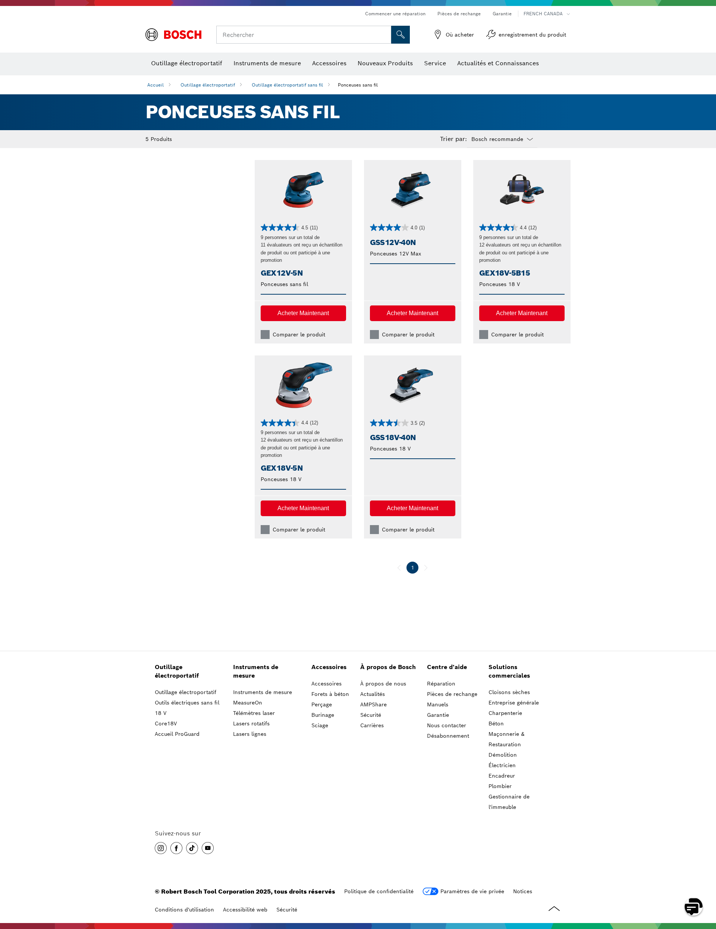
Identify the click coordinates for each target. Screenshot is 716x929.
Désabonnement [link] (448, 735)
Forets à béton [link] (330, 694)
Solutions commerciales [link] (509, 671)
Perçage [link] (321, 704)
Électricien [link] (502, 765)
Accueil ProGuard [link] (177, 734)
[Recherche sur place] (400, 35)
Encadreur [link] (502, 775)
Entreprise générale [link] (514, 702)
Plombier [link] (500, 786)
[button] (303, 313)
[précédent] (399, 568)
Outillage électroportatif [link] (177, 671)
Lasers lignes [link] (249, 734)
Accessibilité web (245, 909)
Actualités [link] (372, 694)
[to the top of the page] (705, 885)
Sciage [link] (319, 725)
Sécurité (286, 909)
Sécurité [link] (370, 715)
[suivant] (426, 568)
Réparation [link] (441, 683)
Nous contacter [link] (446, 725)
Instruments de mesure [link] (255, 671)
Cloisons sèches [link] (509, 692)
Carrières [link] (372, 725)
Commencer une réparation (395, 13)
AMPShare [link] (373, 704)
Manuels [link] (437, 704)
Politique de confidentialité (379, 891)
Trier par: (453, 139)
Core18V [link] (166, 723)
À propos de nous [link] (383, 683)
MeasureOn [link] (247, 702)
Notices (522, 891)
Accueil (155, 85)
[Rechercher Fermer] (384, 34)
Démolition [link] (503, 754)
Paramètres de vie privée (472, 891)
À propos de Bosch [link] (388, 667)
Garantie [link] (438, 715)
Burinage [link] (322, 715)
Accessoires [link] (328, 667)
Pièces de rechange (459, 13)
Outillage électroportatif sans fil (287, 85)
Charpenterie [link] (505, 713)
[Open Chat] (694, 907)
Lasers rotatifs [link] (251, 723)
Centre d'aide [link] (447, 667)
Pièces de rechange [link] (452, 694)
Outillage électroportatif (207, 85)
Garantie (502, 13)
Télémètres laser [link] (254, 713)
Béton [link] (496, 723)
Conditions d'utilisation (184, 909)
